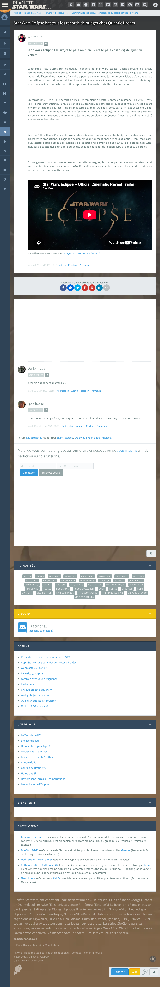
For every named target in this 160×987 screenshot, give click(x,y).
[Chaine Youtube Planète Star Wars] (115, 4)
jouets (75, 923)
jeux (83, 923)
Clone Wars (129, 923)
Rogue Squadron (84, 588)
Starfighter (44, 592)
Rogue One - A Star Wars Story (113, 928)
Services (127, 588)
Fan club (104, 580)
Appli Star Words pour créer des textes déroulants (50, 662)
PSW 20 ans (32, 588)
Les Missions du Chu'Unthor (37, 757)
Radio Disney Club (26, 945)
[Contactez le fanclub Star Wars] (137, 4)
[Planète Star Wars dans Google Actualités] (130, 4)
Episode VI (32, 580)
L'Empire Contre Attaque (45, 914)
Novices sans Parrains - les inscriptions (43, 779)
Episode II (70, 576)
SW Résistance (65, 592)
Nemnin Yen (28, 878)
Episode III (87, 576)
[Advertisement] (84, 330)
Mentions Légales (34, 952)
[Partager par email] (106, 287)
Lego (91, 923)
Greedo (125, 850)
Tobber (48, 859)
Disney (22, 904)
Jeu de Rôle (136, 580)
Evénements (87, 580)
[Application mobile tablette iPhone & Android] (71, 4)
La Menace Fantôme (77, 904)
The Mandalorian (112, 592)
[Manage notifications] (153, 959)
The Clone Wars (88, 592)
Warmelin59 (37, 36)
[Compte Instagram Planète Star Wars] (100, 4)
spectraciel (36, 403)
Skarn (60, 437)
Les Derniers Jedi (98, 933)
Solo (140, 588)
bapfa (97, 437)
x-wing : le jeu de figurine (35, 695)
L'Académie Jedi (30, 740)
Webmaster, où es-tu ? (34, 668)
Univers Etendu (137, 592)
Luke (51, 919)
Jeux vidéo (32, 584)
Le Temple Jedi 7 (31, 735)
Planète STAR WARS (31, 5)
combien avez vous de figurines (39, 679)
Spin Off (27, 592)
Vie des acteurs (84, 597)
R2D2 (133, 919)
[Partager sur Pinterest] (85, 287)
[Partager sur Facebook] (63, 287)
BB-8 (143, 919)
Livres (47, 584)
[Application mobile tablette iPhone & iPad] (78, 4)
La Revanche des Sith (92, 909)
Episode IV (105, 576)
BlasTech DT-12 (30, 850)
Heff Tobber (28, 859)
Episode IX (122, 576)
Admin (62, 264)
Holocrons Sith (29, 773)
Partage (119, 972)
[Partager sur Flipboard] (92, 287)
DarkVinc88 (36, 368)
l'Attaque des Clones (47, 909)
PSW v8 (18, 952)
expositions (21, 928)
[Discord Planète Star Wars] (122, 4)
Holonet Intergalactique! (35, 746)
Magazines (77, 584)
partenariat (24, 939)
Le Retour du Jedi (91, 914)
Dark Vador (98, 919)
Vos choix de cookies (58, 952)
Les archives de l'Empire (35, 784)
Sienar (147, 865)
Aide (134, 972)
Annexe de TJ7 (29, 762)
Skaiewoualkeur (83, 437)
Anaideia (107, 437)
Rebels (47, 588)
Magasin (61, 584)
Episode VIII (68, 580)
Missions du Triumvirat (34, 751)
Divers (40, 576)
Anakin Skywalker (35, 919)
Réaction (72, 264)
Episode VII (49, 580)
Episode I (54, 576)
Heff (40, 859)
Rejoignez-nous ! (92, 952)
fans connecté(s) (41, 627)
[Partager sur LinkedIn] (99, 287)
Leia (59, 919)
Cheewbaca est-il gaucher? (36, 689)
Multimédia (94, 584)
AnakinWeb (67, 900)
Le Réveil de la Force (123, 904)
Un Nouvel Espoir (136, 909)
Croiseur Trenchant (32, 837)
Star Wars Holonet (49, 945)
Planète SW (136, 584)
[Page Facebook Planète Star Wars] (93, 4)
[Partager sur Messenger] (70, 287)
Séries (113, 588)
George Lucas (140, 900)
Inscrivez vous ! (51, 472)
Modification (62, 390)
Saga (101, 588)
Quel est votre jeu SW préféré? (38, 700)
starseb (69, 437)
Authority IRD (29, 865)
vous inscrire (127, 450)
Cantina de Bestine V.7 (33, 768)
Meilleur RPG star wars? (34, 706)
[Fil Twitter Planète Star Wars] (108, 4)
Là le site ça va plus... (33, 673)
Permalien (84, 264)
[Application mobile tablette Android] (86, 4)
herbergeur (27, 684)
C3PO (124, 919)
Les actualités (34, 437)
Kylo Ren (113, 919)
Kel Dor (57, 878)
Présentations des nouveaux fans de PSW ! (45, 657)
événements (43, 928)
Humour (119, 580)
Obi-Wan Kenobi (115, 584)
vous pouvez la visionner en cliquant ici (82, 253)
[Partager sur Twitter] (77, 287)
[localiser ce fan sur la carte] (46, 44)
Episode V (138, 576)
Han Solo (69, 919)
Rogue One (62, 588)
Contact (76, 952)
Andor (27, 576)
